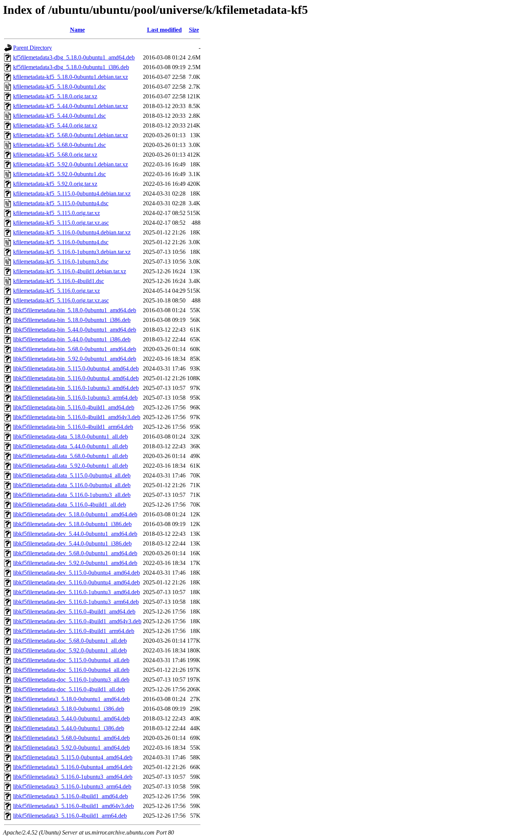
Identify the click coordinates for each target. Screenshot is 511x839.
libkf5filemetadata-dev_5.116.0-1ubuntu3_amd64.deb (76, 592)
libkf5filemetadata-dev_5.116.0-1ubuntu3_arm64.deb (76, 602)
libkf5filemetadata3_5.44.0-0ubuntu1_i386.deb (68, 728)
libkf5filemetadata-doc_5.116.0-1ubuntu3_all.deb (71, 679)
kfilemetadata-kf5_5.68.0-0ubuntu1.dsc (59, 145)
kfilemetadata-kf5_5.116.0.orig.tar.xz (56, 291)
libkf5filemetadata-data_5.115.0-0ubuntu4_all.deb (72, 475)
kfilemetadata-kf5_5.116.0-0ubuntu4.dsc (60, 242)
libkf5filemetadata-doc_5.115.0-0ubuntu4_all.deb (71, 660)
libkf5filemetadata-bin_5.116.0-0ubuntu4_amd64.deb (76, 378)
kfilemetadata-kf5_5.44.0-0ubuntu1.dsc (59, 116)
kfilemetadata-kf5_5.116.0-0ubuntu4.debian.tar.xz (72, 232)
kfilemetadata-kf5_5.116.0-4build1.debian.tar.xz (69, 271)
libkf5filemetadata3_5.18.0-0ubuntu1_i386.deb (68, 709)
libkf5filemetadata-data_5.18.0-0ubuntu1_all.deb (70, 436)
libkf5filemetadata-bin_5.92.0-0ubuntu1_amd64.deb (74, 359)
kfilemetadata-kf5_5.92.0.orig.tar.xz (55, 184)
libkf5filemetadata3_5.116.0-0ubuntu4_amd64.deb (72, 767)
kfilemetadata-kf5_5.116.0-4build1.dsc (58, 281)
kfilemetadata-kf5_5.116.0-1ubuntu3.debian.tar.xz (72, 252)
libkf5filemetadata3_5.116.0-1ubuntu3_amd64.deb (72, 777)
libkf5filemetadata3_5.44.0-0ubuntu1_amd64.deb (71, 718)
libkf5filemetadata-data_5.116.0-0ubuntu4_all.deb (72, 485)
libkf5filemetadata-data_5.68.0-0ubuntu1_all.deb (70, 456)
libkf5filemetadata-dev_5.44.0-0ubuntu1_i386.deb (72, 543)
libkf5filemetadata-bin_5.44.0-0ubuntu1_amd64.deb (74, 329)
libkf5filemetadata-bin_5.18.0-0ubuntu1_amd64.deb (74, 310)
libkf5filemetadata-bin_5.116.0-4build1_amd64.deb (73, 407)
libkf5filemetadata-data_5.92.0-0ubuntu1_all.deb (70, 465)
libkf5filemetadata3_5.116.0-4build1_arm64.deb (70, 815)
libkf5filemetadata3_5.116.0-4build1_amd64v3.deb (73, 806)
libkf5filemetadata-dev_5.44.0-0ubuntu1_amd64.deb (75, 534)
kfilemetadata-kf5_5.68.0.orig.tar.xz (55, 154)
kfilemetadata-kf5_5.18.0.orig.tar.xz (55, 96)
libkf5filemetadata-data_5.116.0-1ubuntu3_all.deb (72, 495)
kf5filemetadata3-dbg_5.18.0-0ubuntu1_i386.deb (71, 67)
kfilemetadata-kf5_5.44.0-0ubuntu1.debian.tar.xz (70, 106)
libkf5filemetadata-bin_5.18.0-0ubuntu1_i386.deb (72, 320)
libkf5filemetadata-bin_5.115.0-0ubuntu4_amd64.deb (76, 368)
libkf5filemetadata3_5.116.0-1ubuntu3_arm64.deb (72, 786)
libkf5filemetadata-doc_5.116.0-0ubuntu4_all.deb (71, 670)
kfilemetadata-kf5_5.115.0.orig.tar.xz (56, 213)
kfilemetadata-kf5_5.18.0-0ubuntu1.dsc (59, 86)
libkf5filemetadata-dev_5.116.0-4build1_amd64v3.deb (77, 621)
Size (194, 30)
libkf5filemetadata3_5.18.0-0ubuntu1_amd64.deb (71, 699)
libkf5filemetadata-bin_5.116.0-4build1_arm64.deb (73, 427)
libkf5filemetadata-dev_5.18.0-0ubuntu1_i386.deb (72, 524)
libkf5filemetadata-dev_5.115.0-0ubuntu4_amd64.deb (76, 572)
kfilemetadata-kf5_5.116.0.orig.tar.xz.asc (61, 300)
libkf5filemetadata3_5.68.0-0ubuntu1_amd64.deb (71, 738)
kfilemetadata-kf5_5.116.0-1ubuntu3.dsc (60, 261)
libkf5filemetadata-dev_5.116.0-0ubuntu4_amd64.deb (76, 582)
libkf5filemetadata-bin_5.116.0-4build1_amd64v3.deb (76, 417)
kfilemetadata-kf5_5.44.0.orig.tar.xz (55, 125)
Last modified (164, 30)
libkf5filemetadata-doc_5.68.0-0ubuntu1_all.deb (70, 640)
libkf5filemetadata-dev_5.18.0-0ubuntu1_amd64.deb (75, 514)
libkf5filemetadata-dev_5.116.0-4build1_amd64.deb (74, 611)
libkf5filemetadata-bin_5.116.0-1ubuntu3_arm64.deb (75, 397)
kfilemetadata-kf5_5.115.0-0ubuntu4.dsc (60, 203)
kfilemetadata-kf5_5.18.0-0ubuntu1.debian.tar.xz (70, 77)
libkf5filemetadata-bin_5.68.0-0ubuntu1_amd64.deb (74, 349)
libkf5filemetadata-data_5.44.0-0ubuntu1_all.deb (70, 446)
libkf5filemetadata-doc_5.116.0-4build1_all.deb (69, 689)
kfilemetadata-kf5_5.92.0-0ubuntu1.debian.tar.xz (70, 164)
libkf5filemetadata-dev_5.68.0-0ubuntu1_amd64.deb (75, 553)
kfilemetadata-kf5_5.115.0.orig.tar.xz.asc (61, 222)
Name (77, 30)
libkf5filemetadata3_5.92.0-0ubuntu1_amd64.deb (71, 747)
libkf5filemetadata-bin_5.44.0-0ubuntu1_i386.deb (72, 339)
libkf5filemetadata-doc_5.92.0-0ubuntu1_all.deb (70, 650)
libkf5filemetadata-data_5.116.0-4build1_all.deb (69, 504)
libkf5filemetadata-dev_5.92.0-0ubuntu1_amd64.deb (75, 563)
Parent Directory (32, 47)
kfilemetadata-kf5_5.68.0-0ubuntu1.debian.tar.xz (70, 135)
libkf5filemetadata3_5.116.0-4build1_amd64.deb (70, 796)
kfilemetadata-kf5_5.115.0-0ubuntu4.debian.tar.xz (72, 193)
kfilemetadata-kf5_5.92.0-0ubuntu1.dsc (59, 174)
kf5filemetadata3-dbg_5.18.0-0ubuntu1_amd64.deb (74, 57)
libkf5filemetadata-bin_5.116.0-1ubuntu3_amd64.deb (76, 388)
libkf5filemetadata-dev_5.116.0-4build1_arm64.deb (73, 631)
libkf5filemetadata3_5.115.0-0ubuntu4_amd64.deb (72, 757)
